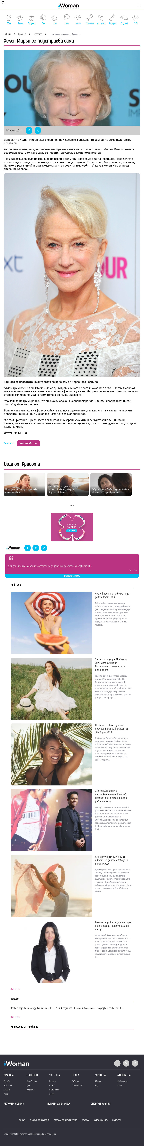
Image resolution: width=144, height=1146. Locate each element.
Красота (8, 1085)
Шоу (96, 1085)
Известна (100, 1075)
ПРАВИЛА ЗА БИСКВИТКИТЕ (65, 1120)
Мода (6, 1094)
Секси (75, 1075)
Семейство (32, 1081)
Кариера (52, 1081)
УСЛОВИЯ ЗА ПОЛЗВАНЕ (39, 1120)
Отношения (77, 1085)
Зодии (51, 1094)
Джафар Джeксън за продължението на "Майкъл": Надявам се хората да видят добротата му (111, 796)
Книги (119, 1085)
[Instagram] (44, 548)
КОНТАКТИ (116, 1120)
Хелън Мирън (28, 443)
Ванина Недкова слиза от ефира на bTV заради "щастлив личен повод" (113, 926)
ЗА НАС (22, 1120)
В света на (54, 1089)
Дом (28, 1085)
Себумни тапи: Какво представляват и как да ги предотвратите (110, 491)
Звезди (98, 1081)
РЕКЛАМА (85, 1120)
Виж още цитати (72, 575)
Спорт (7, 1089)
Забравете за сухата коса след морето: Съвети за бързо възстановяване (64, 489)
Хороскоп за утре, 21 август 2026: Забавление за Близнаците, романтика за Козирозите (111, 665)
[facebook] (27, 548)
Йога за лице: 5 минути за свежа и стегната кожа (22, 491)
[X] (36, 548)
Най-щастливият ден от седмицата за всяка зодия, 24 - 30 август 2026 (112, 728)
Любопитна (123, 1075)
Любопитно (122, 1081)
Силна (51, 1085)
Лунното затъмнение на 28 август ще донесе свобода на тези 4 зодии (111, 860)
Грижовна (32, 1075)
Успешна (54, 1075)
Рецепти (30, 1089)
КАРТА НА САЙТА (101, 1120)
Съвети (75, 1081)
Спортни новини (101, 1103)
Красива (9, 1075)
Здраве (7, 1081)
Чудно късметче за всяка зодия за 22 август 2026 (112, 595)
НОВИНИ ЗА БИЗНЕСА (58, 1103)
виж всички (15, 989)
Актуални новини (14, 1103)
